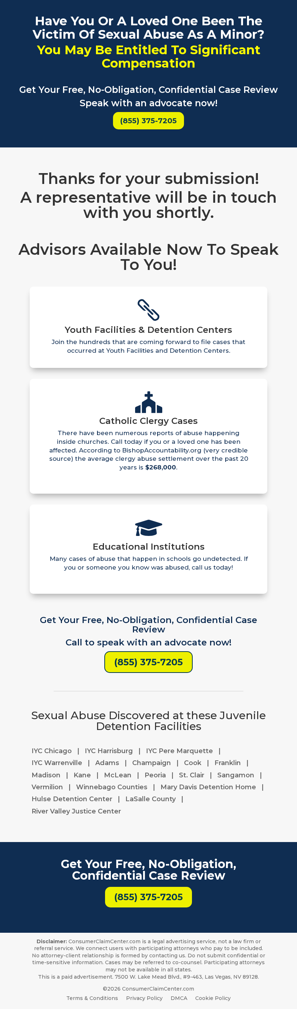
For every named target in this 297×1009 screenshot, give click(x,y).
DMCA (179, 998)
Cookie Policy (213, 998)
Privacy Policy (144, 998)
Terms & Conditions (92, 998)
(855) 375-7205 (148, 120)
